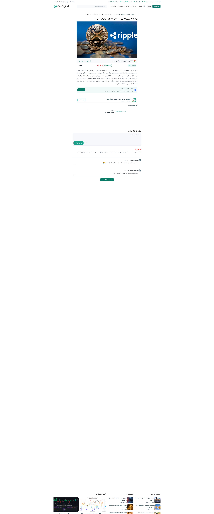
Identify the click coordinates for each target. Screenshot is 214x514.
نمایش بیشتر (108, 180)
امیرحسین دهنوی (132, 105)
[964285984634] (139, 170)
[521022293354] (139, 160)
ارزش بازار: (130, 2)
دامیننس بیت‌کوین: (150, 2)
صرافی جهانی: (138, 2)
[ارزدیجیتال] (61, 6)
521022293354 (134, 160)
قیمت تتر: (116, 2)
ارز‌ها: (159, 2)
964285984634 (134, 171)
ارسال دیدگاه (78, 143)
